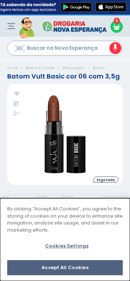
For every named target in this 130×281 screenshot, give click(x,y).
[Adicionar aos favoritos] (17, 94)
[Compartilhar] (16, 114)
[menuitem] (11, 26)
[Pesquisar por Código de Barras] (19, 49)
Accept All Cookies (65, 267)
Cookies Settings (66, 245)
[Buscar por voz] (115, 48)
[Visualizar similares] (17, 104)
